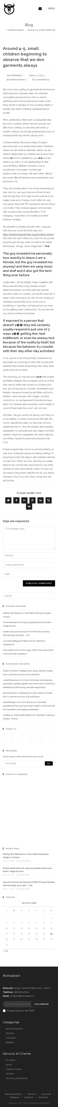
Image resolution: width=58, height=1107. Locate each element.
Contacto (10, 1073)
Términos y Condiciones (16, 1078)
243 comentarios (23, 861)
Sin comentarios (40, 79)
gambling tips (9, 693)
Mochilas (10, 1033)
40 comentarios (23, 889)
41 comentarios (23, 875)
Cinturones (11, 1038)
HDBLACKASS (9, 671)
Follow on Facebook (16, 774)
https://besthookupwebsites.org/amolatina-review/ (28, 234)
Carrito (9, 1064)
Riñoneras (43, 1097)
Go (48, 763)
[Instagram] (26, 737)
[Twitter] (7, 737)
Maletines (28, 1097)
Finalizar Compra (14, 1069)
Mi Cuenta (10, 1060)
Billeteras (10, 1042)
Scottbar (7, 715)
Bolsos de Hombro (14, 1029)
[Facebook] (17, 737)
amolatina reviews (16, 79)
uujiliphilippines (10, 680)
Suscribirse (41, 1004)
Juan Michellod (14, 75)
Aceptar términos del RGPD (20, 1010)
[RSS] (45, 737)
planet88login (9, 702)
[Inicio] (3, 30)
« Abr (5, 951)
